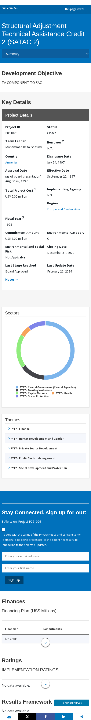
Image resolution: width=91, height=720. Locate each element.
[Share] (45, 716)
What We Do (10, 8)
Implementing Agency (64, 189)
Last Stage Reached (20, 265)
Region (52, 203)
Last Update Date (60, 265)
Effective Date (58, 170)
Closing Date (57, 247)
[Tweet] (27, 716)
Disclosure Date (59, 156)
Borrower (55, 141)
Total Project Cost (20, 189)
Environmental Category (65, 233)
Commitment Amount (22, 233)
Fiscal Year (14, 218)
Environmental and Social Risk (24, 249)
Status (52, 127)
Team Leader (15, 141)
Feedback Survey (72, 703)
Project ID (12, 127)
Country (11, 156)
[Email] (9, 717)
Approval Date (16, 170)
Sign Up (14, 580)
